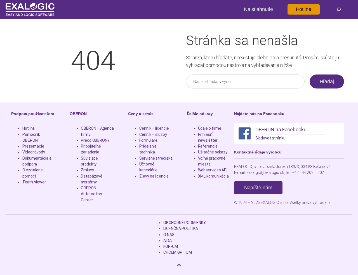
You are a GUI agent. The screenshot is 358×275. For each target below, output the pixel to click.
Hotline (303, 9)
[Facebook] (245, 133)
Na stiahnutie (258, 9)
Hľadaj (327, 81)
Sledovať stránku (270, 138)
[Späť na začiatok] (179, 265)
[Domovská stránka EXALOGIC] (30, 9)
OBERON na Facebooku (281, 129)
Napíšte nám (258, 187)
